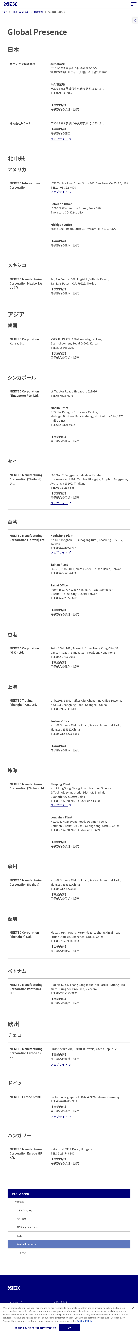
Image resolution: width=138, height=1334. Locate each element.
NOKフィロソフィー (27, 1227)
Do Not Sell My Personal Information (35, 1327)
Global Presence (26, 1244)
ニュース (21, 1252)
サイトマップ (15, 1302)
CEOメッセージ (25, 1210)
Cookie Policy (84, 1321)
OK (69, 1327)
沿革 (19, 1235)
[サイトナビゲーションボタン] (134, 4)
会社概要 (21, 1219)
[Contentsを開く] (135, 20)
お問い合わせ (60, 1302)
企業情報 (19, 1202)
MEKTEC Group (20, 1193)
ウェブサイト (59, 139)
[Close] (132, 1308)
